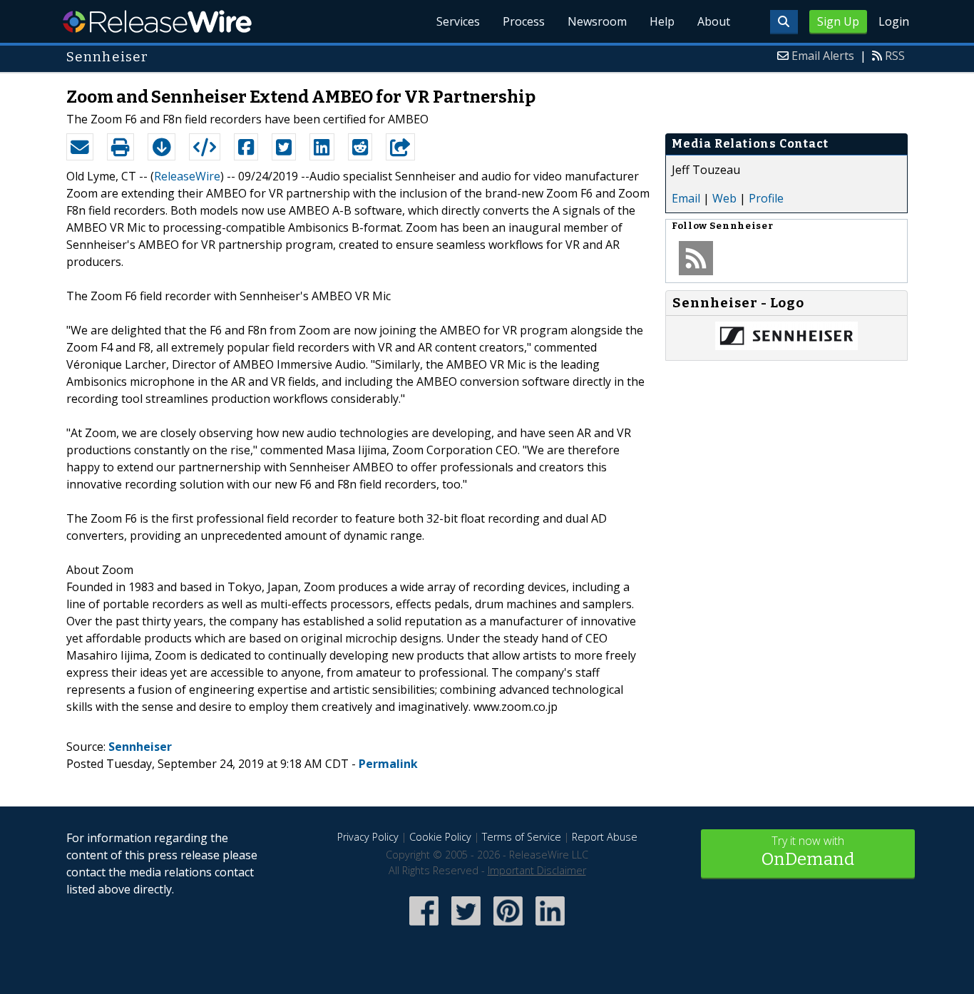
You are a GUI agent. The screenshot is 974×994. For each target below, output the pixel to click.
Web (724, 198)
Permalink (388, 764)
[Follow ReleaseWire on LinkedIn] (550, 926)
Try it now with (808, 851)
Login (893, 21)
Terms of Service (521, 837)
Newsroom (597, 21)
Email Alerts (822, 55)
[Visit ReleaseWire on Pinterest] (508, 926)
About (713, 21)
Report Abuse (604, 837)
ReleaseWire (157, 21)
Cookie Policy (440, 837)
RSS (895, 55)
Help (662, 21)
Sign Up (838, 21)
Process (524, 21)
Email (686, 198)
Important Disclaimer (537, 870)
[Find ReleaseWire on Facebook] (424, 926)
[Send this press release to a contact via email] (80, 147)
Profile (766, 198)
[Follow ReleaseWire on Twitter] (466, 926)
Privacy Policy (368, 837)
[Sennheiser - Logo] (786, 346)
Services (458, 21)
